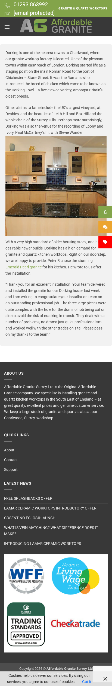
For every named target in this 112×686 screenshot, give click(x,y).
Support (11, 469)
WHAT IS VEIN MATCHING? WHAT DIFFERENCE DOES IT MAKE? (51, 530)
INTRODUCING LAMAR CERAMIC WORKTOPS (42, 543)
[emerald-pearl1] (56, 186)
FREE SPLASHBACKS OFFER (28, 498)
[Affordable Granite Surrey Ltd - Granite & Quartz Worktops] (56, 27)
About (9, 450)
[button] (7, 27)
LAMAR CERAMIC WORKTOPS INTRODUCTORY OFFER (50, 508)
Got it (86, 682)
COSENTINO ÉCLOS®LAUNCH (29, 518)
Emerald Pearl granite (23, 267)
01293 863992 (31, 4)
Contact (11, 460)
